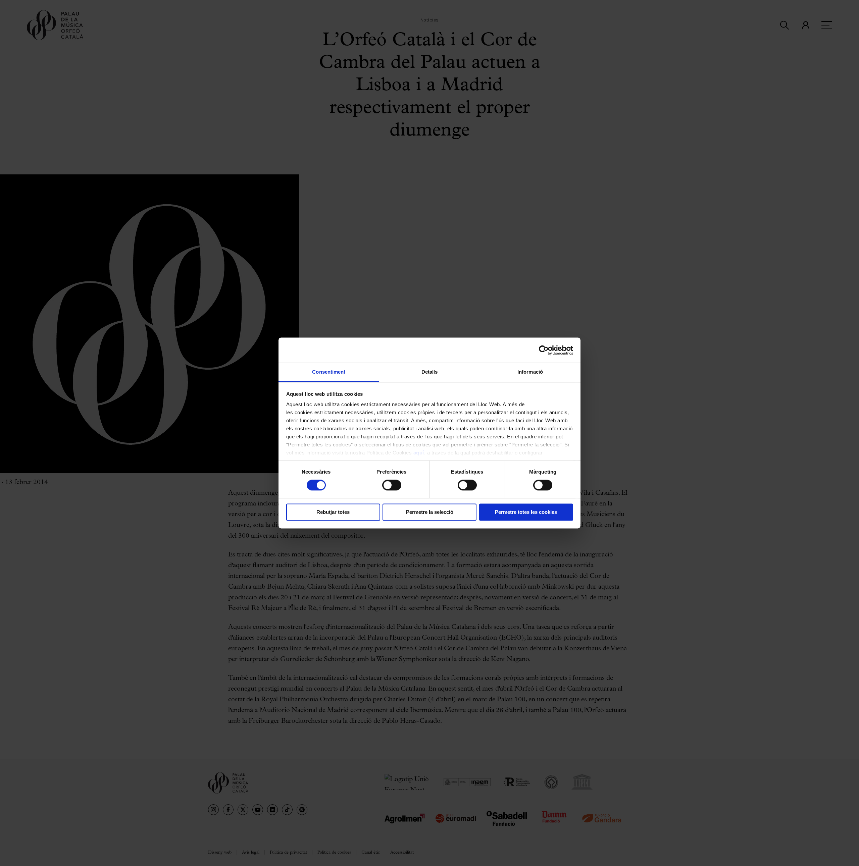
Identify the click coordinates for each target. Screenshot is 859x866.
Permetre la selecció (429, 512)
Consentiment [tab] (328, 372)
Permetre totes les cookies (526, 512)
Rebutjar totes (333, 512)
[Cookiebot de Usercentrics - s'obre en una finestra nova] (543, 350)
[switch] (391, 485)
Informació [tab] (530, 372)
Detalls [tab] (429, 372)
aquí (418, 452)
